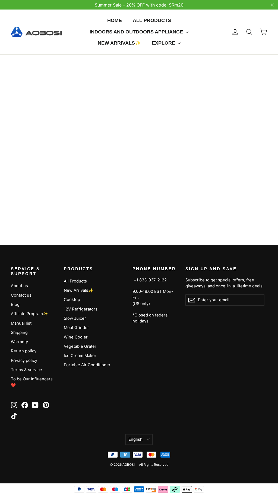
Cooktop (72, 299)
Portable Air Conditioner (87, 364)
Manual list (21, 323)
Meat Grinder (76, 327)
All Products (152, 20)
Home (114, 20)
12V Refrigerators (80, 309)
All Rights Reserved (153, 464)
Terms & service (26, 369)
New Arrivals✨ (119, 43)
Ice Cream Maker (80, 355)
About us (19, 285)
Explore (164, 43)
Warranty (19, 341)
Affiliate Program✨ (29, 313)
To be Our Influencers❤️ (32, 382)
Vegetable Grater (80, 346)
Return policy (23, 351)
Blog (15, 304)
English (135, 439)
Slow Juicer (75, 318)
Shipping (19, 332)
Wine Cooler (76, 337)
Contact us (21, 295)
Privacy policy (24, 360)
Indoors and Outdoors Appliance (137, 32)
